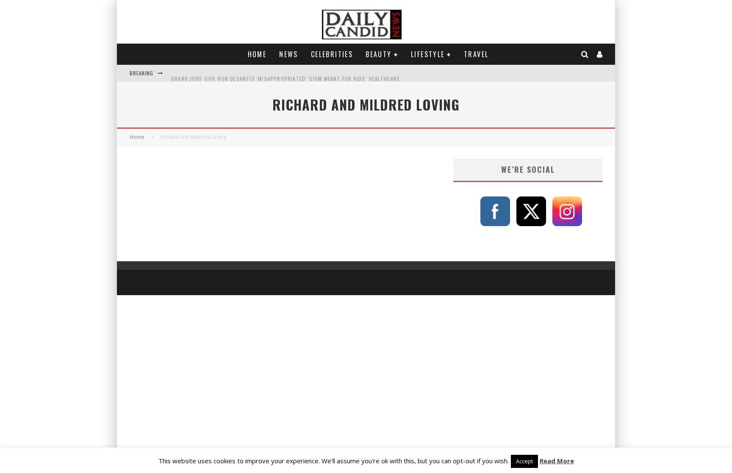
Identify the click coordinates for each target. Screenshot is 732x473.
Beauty (378, 54)
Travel (476, 54)
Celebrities (332, 54)
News (288, 54)
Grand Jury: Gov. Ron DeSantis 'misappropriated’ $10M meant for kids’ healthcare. (286, 73)
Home (257, 54)
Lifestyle (428, 54)
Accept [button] (524, 461)
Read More (557, 460)
